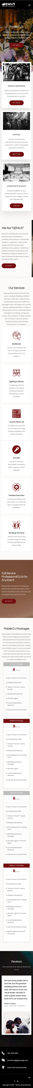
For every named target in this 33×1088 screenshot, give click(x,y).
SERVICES (16, 205)
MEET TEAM (16, 154)
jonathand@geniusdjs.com (17, 1060)
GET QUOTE (16, 45)
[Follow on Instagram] (18, 1081)
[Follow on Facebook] (15, 1081)
